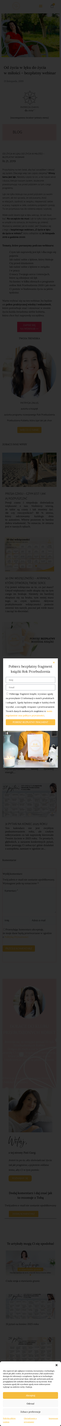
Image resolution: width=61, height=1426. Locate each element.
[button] (56, 1365)
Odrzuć (30, 1403)
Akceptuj (30, 1395)
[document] (30, 713)
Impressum (53, 1418)
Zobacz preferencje (30, 1411)
